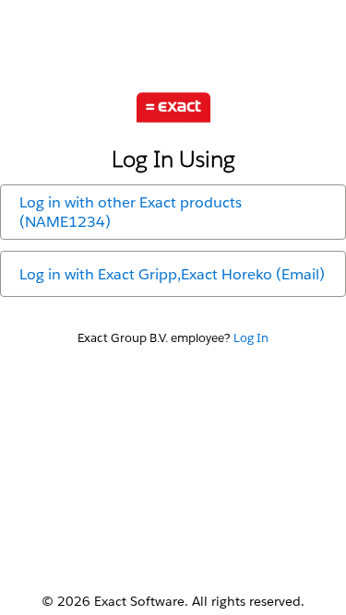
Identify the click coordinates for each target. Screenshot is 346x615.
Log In (250, 338)
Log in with (130, 212)
